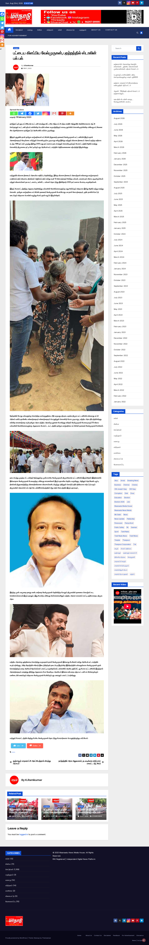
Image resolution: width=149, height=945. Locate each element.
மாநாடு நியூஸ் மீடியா (121, 570)
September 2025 (121, 182)
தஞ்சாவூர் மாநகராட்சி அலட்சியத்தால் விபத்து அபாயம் (32, 762)
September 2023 (121, 286)
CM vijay (132, 489)
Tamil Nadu (125, 532)
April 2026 (118, 141)
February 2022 (120, 396)
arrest (123, 480)
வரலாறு (30, 30)
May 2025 (118, 205)
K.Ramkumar (28, 65)
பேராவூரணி (131, 557)
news (13, 752)
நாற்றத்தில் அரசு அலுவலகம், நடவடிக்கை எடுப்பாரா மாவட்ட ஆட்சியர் (80, 762)
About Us (96, 30)
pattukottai (130, 519)
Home (79, 935)
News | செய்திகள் (138, 940)
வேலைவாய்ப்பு (119, 464)
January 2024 (120, 269)
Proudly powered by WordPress (16, 938)
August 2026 (119, 118)
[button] (137, 33)
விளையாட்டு (70, 30)
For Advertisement (17, 36)
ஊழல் (116, 549)
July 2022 (118, 367)
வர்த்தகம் (50, 30)
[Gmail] (54, 113)
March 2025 (119, 217)
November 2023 (121, 274)
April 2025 (118, 211)
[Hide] (1, 49)
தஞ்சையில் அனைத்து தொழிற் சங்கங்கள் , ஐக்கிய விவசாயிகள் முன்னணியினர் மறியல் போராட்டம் (126, 66)
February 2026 (120, 153)
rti (127, 527)
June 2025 (118, 199)
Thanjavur (126, 540)
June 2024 (118, 245)
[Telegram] (22, 113)
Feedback (116, 935)
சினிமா (39, 30)
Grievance (140, 935)
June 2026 (118, 130)
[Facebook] (30, 113)
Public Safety (119, 527)
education (118, 497)
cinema (134, 485)
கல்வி (60, 30)
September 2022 (121, 355)
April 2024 (118, 251)
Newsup (37, 938)
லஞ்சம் (132, 574)
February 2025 (120, 222)
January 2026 (120, 159)
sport (116, 532)
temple (117, 540)
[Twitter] (38, 113)
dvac (132, 493)
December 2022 (120, 338)
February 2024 (120, 263)
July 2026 (118, 124)
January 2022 (120, 402)
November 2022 (121, 344)
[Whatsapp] (14, 113)
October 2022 (119, 350)
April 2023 (118, 315)
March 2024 (119, 257)
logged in (23, 834)
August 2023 (119, 292)
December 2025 (120, 164)
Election (127, 497)
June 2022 (118, 373)
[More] (70, 113)
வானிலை (117, 453)
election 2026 (119, 502)
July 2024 (118, 240)
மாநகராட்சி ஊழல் (120, 561)
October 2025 (119, 176)
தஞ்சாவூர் (118, 553)
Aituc (116, 480)
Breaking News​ (133, 480)
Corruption (118, 493)
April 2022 (118, 384)
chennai (126, 485)
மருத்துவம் (82, 30)
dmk (126, 493)
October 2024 (120, 234)
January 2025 (120, 228)
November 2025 (121, 170)
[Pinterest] (62, 113)
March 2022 (119, 390)
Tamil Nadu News (121, 536)
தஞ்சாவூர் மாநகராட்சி (130, 553)
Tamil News (134, 536)
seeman (134, 527)
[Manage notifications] (144, 940)
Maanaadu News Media (123, 510)
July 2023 (118, 297)
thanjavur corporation (123, 544)
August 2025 (119, 188)
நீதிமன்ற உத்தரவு (120, 557)
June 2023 (118, 303)
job (128, 502)
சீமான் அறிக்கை (126, 549)
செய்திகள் (19, 30)
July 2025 (118, 193)
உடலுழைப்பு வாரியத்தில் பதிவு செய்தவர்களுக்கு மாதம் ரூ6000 (55, 812)
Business (118, 485)
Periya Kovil (129, 523)
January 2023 (120, 332)
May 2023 (118, 309)
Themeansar (46, 938)
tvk (134, 544)
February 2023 (120, 326)
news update (119, 519)
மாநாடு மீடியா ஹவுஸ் (121, 574)
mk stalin (118, 514)
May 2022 (118, 378)
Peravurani (118, 523)
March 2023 (119, 321)
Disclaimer (107, 935)
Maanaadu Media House (123, 506)
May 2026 (118, 136)
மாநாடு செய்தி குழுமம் (122, 566)
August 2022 (119, 361)
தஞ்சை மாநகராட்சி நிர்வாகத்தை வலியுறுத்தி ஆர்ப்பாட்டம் (90, 812)
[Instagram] (46, 113)
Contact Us (111, 30)
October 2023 (119, 280)
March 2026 (119, 147)
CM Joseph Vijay (121, 489)
